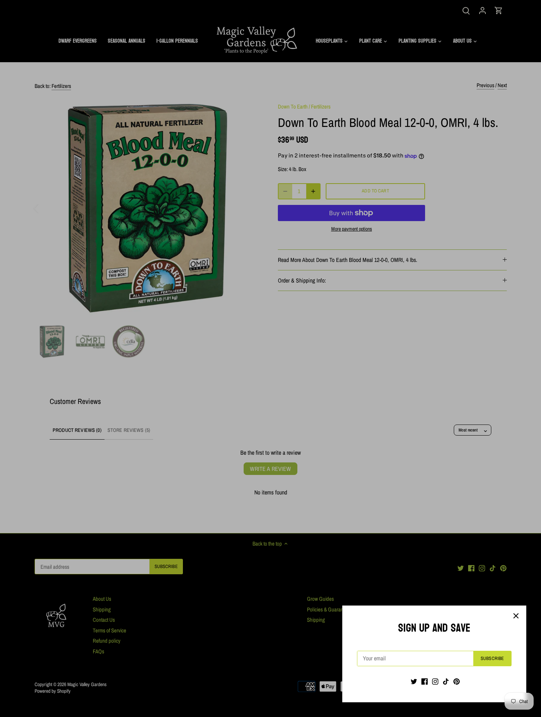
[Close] (516, 616)
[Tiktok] (446, 681)
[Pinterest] (456, 681)
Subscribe (492, 658)
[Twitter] (414, 681)
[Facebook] (424, 681)
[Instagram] (435, 681)
